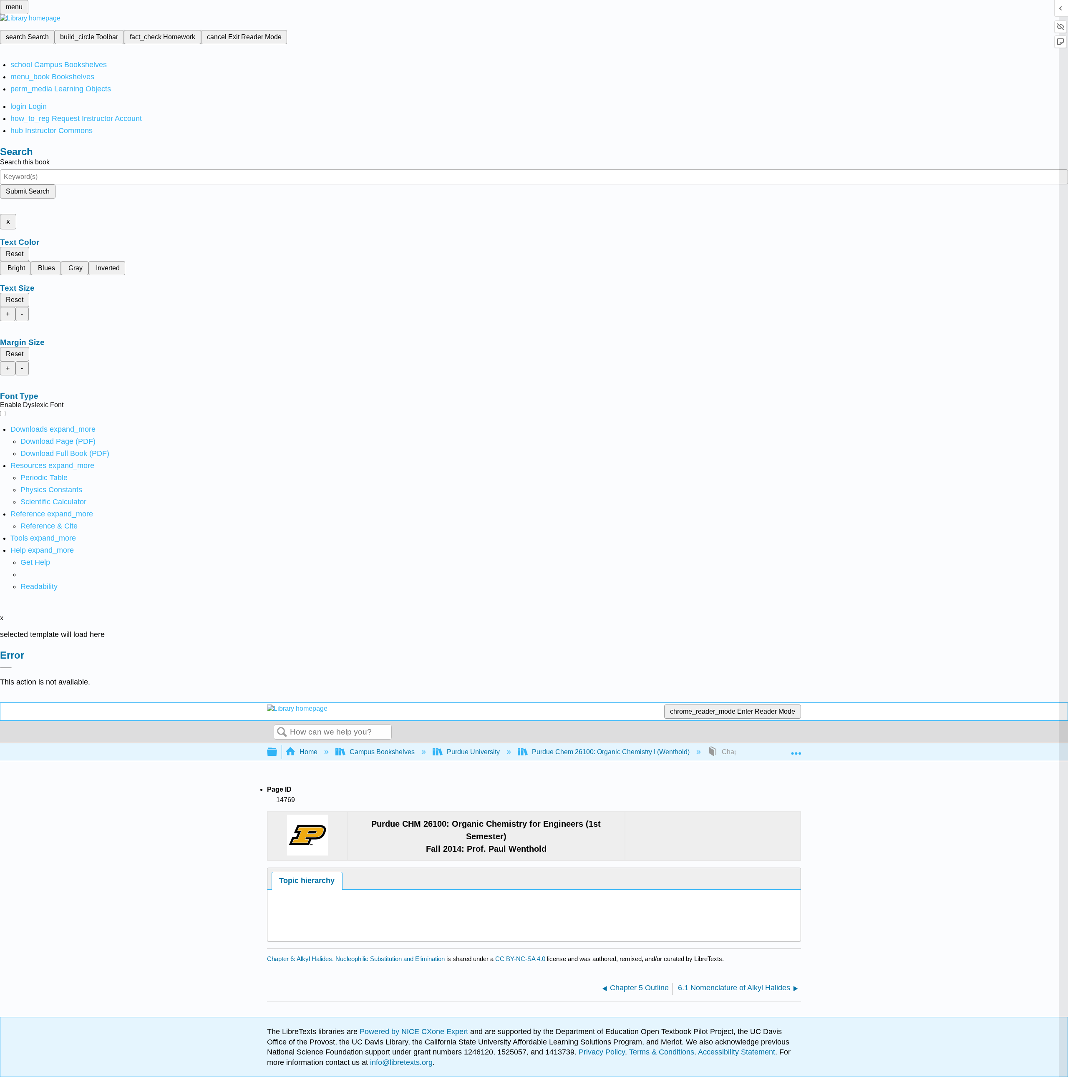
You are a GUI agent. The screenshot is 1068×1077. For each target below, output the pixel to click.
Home (308, 751)
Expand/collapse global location (796, 749)
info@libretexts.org (400, 1062)
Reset (14, 253)
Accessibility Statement (736, 1052)
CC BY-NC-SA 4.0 (520, 958)
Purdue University (473, 751)
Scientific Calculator (53, 502)
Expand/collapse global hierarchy (277, 752)
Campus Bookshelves (382, 751)
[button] (39, 586)
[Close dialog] (6, 667)
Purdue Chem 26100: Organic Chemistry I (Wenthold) (610, 751)
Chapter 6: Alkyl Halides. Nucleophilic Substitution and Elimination (356, 958)
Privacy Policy (602, 1052)
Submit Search (28, 191)
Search (282, 732)
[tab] (307, 881)
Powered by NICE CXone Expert (415, 1031)
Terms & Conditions (661, 1052)
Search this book (25, 162)
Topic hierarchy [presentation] (307, 880)
